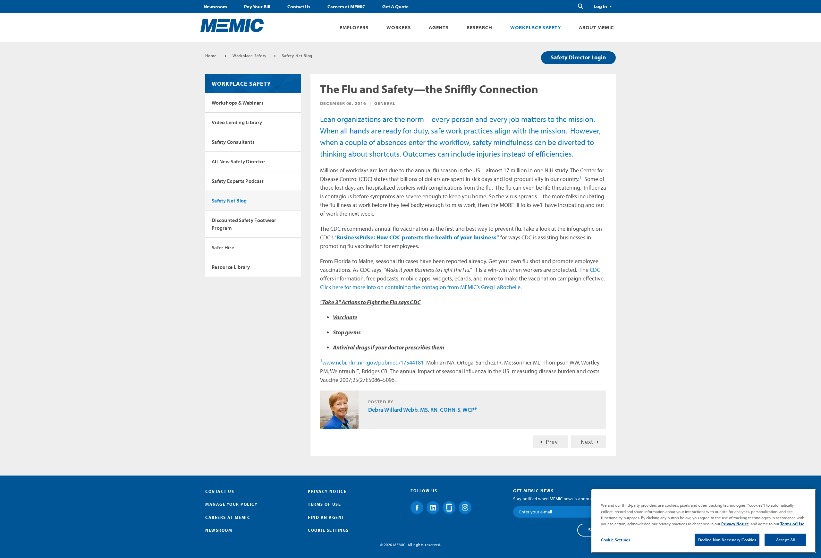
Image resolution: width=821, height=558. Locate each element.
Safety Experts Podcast (238, 181)
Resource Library (231, 267)
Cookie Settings (615, 539)
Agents (439, 27)
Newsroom (215, 7)
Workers (398, 27)
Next (587, 441)
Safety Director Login (578, 57)
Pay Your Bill (257, 7)
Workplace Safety (535, 27)
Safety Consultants (233, 142)
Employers (354, 27)
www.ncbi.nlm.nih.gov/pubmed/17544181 (373, 362)
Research (479, 27)
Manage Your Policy (231, 504)
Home (211, 55)
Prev (552, 441)
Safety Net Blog (297, 55)
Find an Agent (326, 517)
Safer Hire (223, 247)
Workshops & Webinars (238, 102)
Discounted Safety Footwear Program (244, 224)
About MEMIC (596, 27)
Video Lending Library (237, 122)
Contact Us (298, 7)
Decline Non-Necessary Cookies (727, 539)
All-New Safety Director (238, 161)
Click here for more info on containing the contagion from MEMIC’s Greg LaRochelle (420, 287)
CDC (595, 269)
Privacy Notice (327, 491)
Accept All (785, 539)
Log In (600, 6)
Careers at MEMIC (346, 7)
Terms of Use (324, 504)
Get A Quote (395, 7)
